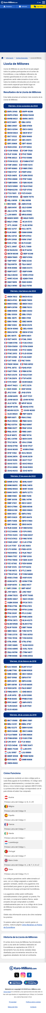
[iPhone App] (15, 983)
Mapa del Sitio (13, 1007)
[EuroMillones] (9, 3)
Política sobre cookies (33, 1002)
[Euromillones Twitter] (17, 975)
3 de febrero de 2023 (23, 291)
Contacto (33, 1007)
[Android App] (31, 983)
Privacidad (12, 1002)
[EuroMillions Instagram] (23, 975)
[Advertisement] (23, 29)
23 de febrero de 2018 (23, 661)
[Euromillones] (2, 58)
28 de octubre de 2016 (23, 715)
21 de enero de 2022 (23, 476)
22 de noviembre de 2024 (23, 106)
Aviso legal (7, 992)
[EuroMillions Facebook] (29, 975)
